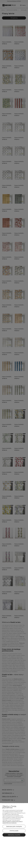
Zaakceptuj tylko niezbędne (14, 826)
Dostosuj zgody (14, 830)
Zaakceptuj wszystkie (14, 835)
